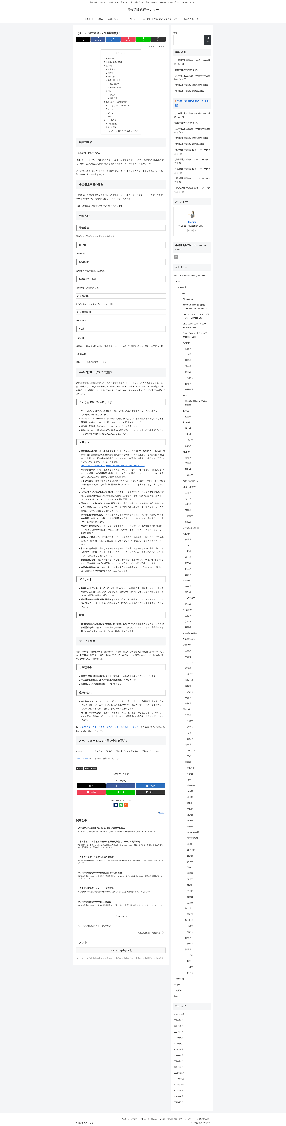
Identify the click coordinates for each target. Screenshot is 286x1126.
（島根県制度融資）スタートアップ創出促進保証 (192, 152)
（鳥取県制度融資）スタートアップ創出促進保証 (192, 161)
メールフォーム (83, 758)
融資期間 (111, 77)
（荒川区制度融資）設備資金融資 (189, 91)
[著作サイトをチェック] (116, 805)
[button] (158, 39)
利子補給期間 (115, 87)
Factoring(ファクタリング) (186, 70)
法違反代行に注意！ (204, 1119)
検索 (175, 33)
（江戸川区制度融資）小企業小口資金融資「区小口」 (192, 62)
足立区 (95, 768)
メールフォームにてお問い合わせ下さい (122, 131)
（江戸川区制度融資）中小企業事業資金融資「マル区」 (192, 77)
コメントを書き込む (120, 950)
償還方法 (113, 98)
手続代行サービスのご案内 (116, 102)
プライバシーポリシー (187, 1119)
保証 (109, 91)
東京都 (81, 768)
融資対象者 (110, 58)
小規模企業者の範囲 (114, 62)
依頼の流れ (112, 127)
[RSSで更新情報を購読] (126, 805)
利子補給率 (114, 84)
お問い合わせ (144, 1119)
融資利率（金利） (115, 80)
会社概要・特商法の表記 (168, 1119)
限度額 (110, 73)
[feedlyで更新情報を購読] (121, 805)
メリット (111, 109)
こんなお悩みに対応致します (119, 106)
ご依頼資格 (112, 124)
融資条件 (109, 66)
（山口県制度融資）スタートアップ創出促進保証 (192, 171)
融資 (87, 768)
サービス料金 (111, 120)
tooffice (192, 222)
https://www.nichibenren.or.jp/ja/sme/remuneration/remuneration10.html (113, 466)
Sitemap (154, 1119)
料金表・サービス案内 (129, 1119)
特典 (109, 116)
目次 (118, 53)
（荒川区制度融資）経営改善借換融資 (191, 85)
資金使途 (111, 69)
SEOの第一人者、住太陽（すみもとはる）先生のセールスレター (111, 727)
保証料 (112, 95)
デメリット (112, 113)
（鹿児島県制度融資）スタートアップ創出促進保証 (192, 190)
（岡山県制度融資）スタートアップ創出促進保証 (192, 180)
